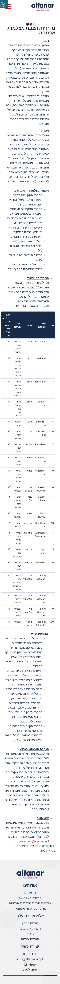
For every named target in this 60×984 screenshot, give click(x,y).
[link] (4, 4)
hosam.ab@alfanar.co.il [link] (34, 841)
